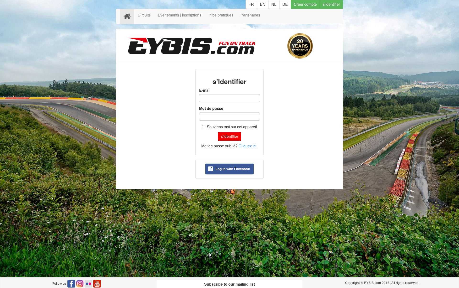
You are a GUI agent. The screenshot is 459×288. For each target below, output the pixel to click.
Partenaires (250, 15)
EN (262, 4)
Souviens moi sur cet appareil (232, 126)
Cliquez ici (248, 146)
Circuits (144, 15)
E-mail (204, 90)
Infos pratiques (220, 15)
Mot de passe (211, 108)
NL (273, 4)
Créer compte (305, 4)
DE (285, 4)
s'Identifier (331, 4)
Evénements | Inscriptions (179, 15)
